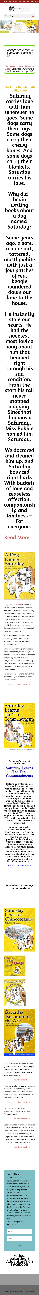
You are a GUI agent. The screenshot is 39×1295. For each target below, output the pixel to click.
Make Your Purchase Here (19, 684)
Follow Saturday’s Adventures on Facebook (19, 1260)
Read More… (19, 537)
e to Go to (19, 66)
